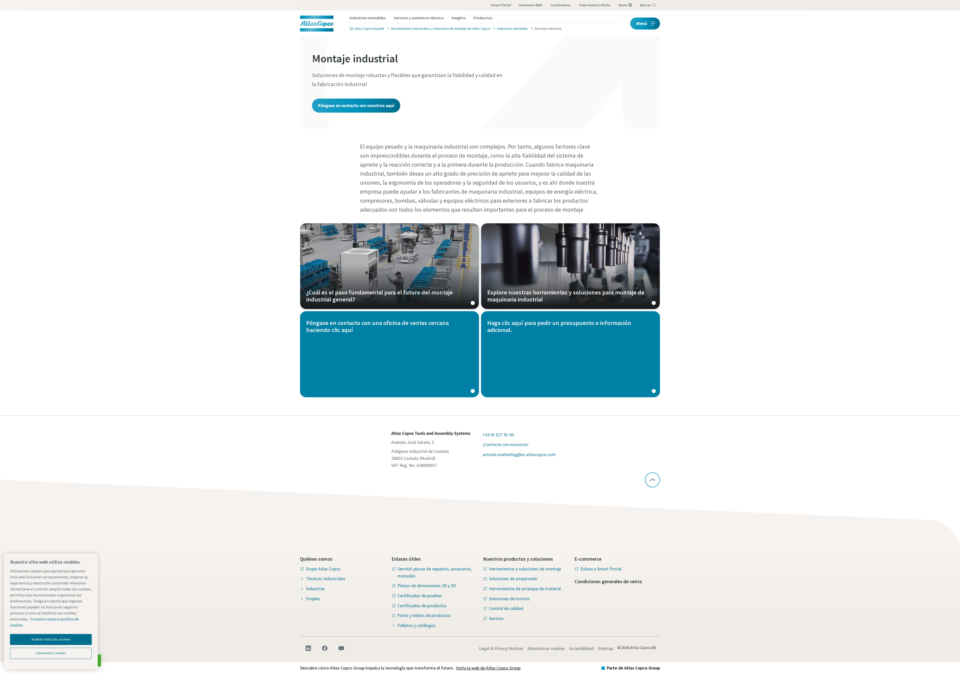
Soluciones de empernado (513, 578)
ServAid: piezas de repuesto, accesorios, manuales (435, 572)
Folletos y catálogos (417, 625)
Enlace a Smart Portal (600, 569)
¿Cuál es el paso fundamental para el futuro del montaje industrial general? (389, 266)
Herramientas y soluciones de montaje (525, 569)
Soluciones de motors (509, 598)
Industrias (315, 588)
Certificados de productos (422, 605)
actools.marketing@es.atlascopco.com (519, 454)
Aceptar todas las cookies (51, 639)
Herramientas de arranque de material (525, 588)
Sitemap (605, 648)
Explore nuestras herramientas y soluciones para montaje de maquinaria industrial (570, 266)
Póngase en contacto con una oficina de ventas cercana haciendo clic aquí (389, 354)
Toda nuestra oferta (594, 5)
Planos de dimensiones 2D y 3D (427, 585)
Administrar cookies (546, 648)
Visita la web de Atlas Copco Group (488, 668)
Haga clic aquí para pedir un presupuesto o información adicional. (570, 354)
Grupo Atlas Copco (323, 569)
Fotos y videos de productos (424, 615)
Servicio (496, 618)
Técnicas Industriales (325, 578)
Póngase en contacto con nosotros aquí (356, 105)
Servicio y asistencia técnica (419, 17)
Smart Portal (501, 5)
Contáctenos (560, 5)
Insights (459, 17)
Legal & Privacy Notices (501, 648)
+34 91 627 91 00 (498, 435)
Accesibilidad (581, 648)
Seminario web (530, 5)
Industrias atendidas (368, 17)
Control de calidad (506, 608)
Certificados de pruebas (420, 595)
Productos (483, 17)
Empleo (313, 598)
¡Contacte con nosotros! (505, 444)
